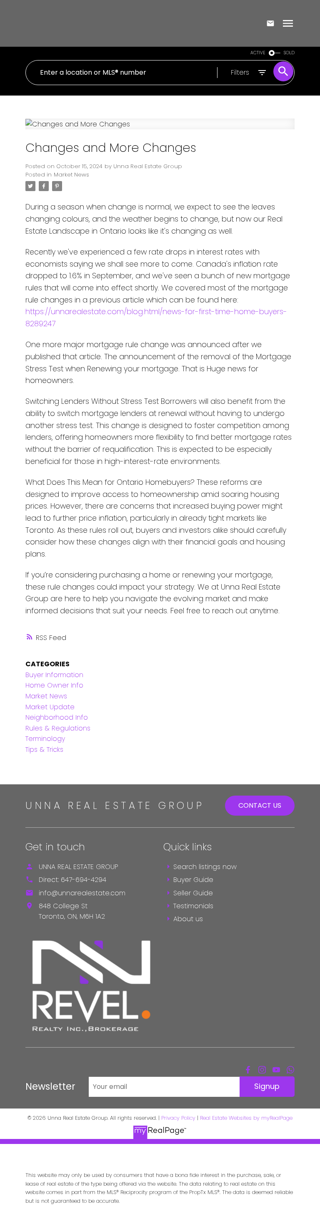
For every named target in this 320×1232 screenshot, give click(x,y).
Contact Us (259, 805)
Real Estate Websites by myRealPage (246, 1117)
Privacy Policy (178, 1117)
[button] (248, 1069)
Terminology (45, 738)
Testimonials (193, 906)
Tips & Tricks (44, 749)
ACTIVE (257, 53)
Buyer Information (54, 675)
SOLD (289, 53)
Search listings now (205, 867)
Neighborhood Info (56, 717)
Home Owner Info (54, 685)
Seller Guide (193, 893)
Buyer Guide (193, 879)
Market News (71, 175)
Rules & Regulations (57, 728)
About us (188, 919)
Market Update (50, 707)
